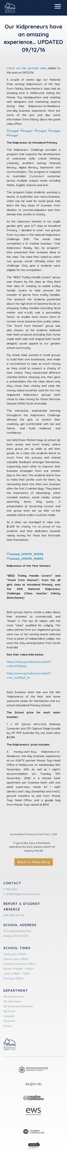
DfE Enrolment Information (18, 1006)
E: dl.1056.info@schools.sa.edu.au (21, 894)
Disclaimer (9, 1020)
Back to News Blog (34, 862)
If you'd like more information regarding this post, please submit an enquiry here (32, 847)
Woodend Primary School (28, 834)
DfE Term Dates (12, 1001)
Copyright (8, 1016)
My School (9, 1011)
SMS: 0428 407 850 (13, 915)
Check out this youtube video (27, 68)
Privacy (7, 1025)
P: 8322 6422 (10, 889)
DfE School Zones (13, 996)
